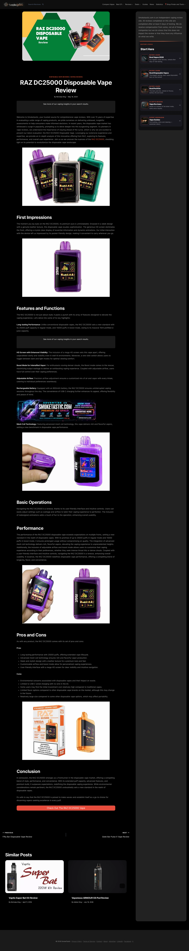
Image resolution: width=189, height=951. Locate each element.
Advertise (112, 941)
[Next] (122, 885)
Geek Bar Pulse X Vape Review (115, 835)
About (105, 941)
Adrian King (78, 902)
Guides (145, 4)
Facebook (127, 941)
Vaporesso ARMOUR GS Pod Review (90, 898)
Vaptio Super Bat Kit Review (23, 898)
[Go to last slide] (9, 885)
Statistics (159, 4)
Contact (99, 941)
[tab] (51, 912)
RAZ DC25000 (98, 139)
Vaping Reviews (76, 77)
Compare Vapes (108, 4)
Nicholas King (61, 97)
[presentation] (34, 876)
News (152, 4)
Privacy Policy (77, 941)
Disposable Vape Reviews (59, 77)
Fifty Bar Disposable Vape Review (17, 835)
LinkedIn (120, 941)
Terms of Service (89, 941)
